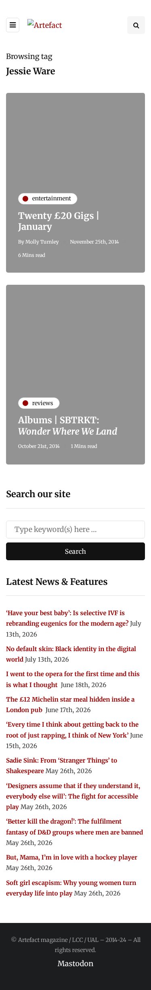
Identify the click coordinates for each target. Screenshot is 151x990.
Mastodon (75, 963)
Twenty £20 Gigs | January (58, 221)
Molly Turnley (42, 242)
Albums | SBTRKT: (67, 425)
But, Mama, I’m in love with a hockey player (71, 857)
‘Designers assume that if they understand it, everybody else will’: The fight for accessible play (73, 796)
